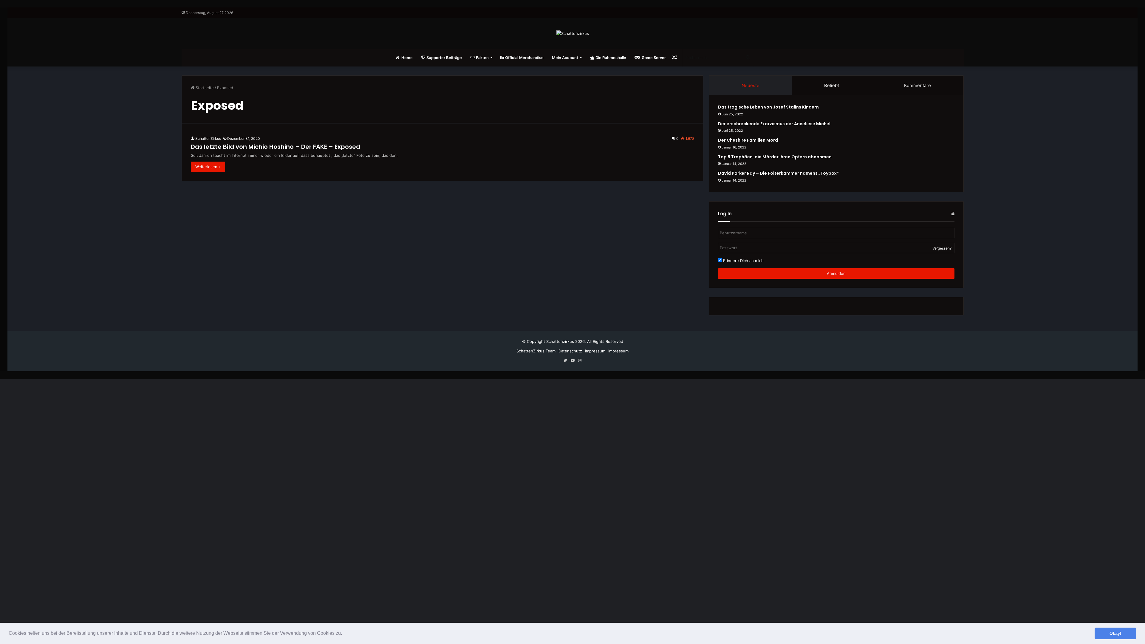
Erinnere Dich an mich (743, 260)
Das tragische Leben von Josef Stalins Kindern (768, 107)
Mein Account (565, 57)
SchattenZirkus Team (536, 351)
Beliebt (831, 85)
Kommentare (917, 85)
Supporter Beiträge (443, 57)
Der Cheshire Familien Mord (748, 140)
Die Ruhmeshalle (610, 57)
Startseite (204, 87)
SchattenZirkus (208, 138)
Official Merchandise (524, 57)
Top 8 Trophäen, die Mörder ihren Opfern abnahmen (775, 157)
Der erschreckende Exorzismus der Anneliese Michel (774, 124)
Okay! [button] (1115, 633)
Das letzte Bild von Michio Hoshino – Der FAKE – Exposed (275, 147)
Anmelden (836, 273)
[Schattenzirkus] (572, 33)
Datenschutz (570, 351)
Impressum (595, 351)
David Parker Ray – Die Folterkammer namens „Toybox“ (778, 173)
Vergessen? (941, 248)
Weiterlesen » (208, 166)
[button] (344, 634)
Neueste (750, 85)
